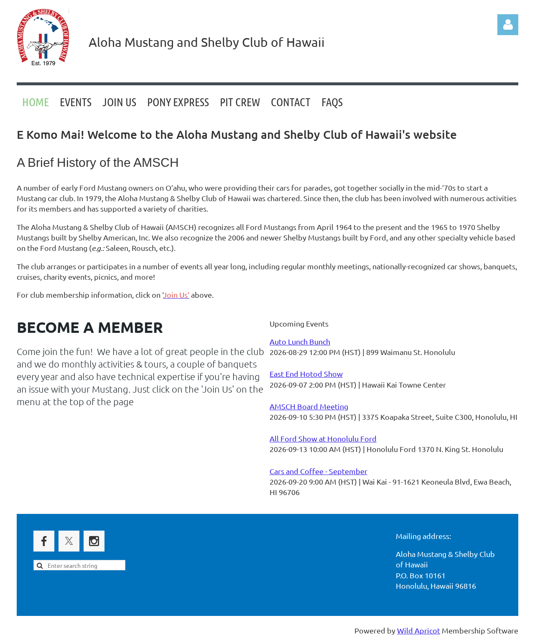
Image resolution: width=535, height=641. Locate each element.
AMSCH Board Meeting (309, 406)
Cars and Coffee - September (318, 471)
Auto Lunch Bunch (300, 341)
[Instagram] (94, 541)
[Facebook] (43, 541)
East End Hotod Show (306, 373)
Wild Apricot (418, 630)
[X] (69, 541)
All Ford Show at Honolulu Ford (323, 438)
